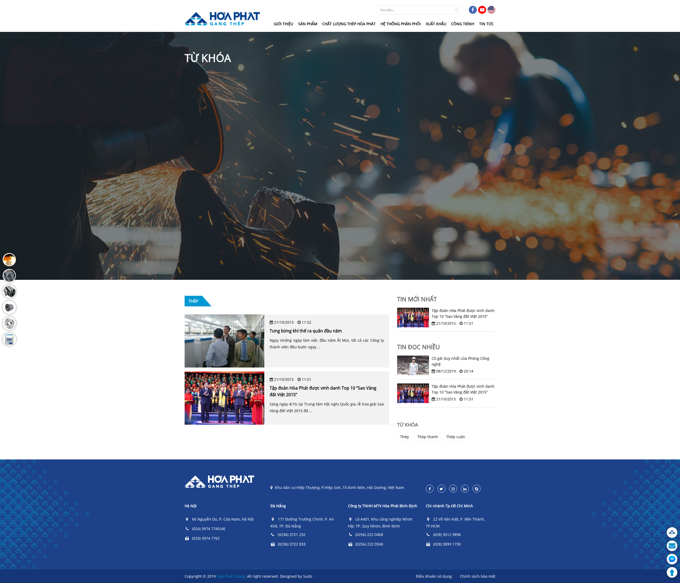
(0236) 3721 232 (291, 534)
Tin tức (486, 23)
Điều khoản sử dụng (434, 576)
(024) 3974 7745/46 (208, 528)
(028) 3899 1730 (447, 544)
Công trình (462, 23)
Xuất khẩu (436, 23)
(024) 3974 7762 (206, 538)
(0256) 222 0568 (369, 544)
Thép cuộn (455, 436)
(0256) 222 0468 (369, 534)
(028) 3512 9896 (447, 534)
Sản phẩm (307, 23)
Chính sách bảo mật (477, 576)
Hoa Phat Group (231, 576)
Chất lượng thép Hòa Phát (349, 23)
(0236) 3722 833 (291, 544)
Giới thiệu (283, 23)
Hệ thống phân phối (401, 23)
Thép (404, 436)
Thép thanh (427, 436)
